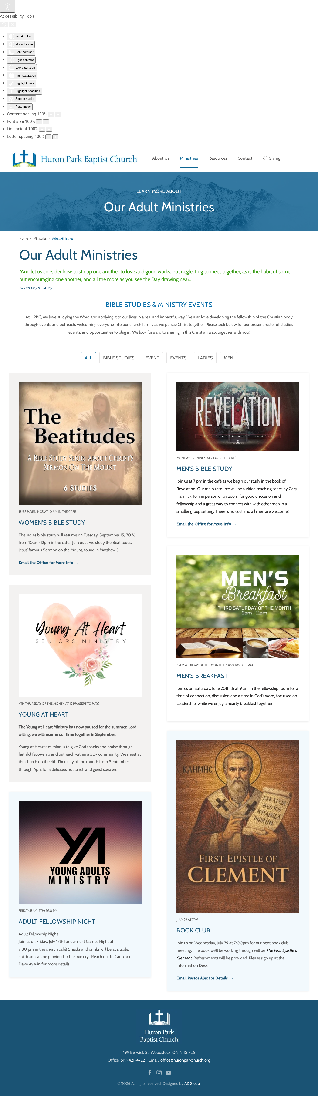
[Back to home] (73, 158)
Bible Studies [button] (119, 358)
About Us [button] (160, 158)
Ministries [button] (189, 158)
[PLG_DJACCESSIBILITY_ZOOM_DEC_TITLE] (51, 114)
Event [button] (152, 358)
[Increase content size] (58, 114)
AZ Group (192, 1083)
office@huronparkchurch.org (185, 1060)
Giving (275, 158)
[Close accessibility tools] (12, 24)
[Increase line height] (49, 129)
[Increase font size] (46, 121)
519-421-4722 (133, 1060)
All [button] (88, 358)
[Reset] (4, 24)
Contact (245, 158)
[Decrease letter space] (48, 136)
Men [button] (228, 358)
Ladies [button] (205, 358)
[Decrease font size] (39, 121)
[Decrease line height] (42, 129)
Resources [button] (217, 158)
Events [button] (178, 358)
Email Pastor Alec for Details (202, 978)
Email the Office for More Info (46, 562)
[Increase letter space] (55, 136)
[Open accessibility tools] (7, 6)
